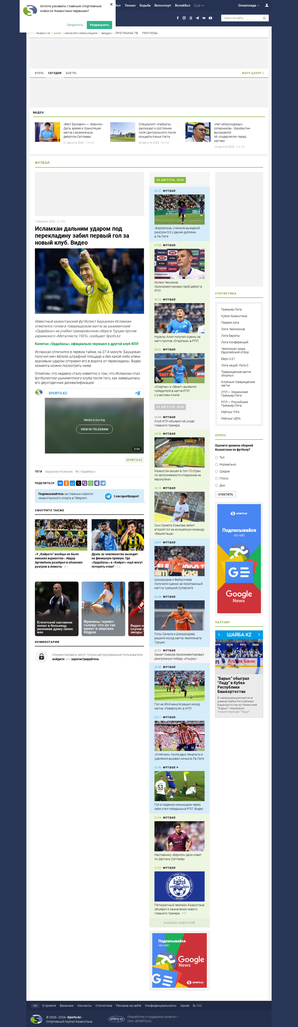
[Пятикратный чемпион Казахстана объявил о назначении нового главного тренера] (179, 886)
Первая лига (230, 322)
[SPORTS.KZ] (239, 558)
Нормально (227, 464)
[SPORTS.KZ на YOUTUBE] (210, 18)
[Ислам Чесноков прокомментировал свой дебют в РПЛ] (179, 264)
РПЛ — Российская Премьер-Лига (234, 403)
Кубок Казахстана (234, 316)
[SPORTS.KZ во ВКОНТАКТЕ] (204, 18)
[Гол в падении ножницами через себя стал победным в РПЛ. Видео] (179, 786)
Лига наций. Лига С (234, 365)
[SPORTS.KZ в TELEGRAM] (197, 18)
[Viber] (84, 483)
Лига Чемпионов (233, 329)
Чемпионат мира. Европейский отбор (235, 350)
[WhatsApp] (90, 483)
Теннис (130, 5)
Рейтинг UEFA (231, 418)
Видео (107, 33)
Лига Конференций (234, 342)
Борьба (145, 5)
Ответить (225, 494)
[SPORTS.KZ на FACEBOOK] (177, 18)
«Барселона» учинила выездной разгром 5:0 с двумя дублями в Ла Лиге (177, 232)
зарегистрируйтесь (85, 659)
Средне (224, 471)
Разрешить (99, 24)
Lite (57, 33)
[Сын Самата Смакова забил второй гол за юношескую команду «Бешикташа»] (179, 507)
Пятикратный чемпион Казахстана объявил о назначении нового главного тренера (179, 909)
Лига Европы (230, 335)
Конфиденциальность (160, 1005)
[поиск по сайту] (264, 18)
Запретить (75, 24)
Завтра (71, 73)
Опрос (220, 435)
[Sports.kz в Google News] (179, 986)
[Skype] (96, 483)
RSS (199, 1005)
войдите (58, 659)
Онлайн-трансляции (81, 33)
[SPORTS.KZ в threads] (190, 18)
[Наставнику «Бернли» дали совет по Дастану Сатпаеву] (179, 836)
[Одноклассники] (65, 483)
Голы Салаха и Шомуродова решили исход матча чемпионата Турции (178, 638)
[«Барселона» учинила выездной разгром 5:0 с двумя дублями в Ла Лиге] (179, 209)
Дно (222, 485)
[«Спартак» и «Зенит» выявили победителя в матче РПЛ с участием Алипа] (179, 368)
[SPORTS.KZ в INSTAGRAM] (184, 18)
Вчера (39, 73)
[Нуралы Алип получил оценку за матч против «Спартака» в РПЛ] (179, 318)
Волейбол (182, 5)
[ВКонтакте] (59, 483)
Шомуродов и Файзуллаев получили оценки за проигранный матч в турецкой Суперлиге (178, 584)
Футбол (42, 163)
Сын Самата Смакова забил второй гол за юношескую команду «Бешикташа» (179, 529)
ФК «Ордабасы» (85, 471)
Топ (221, 457)
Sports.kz (134, 460)
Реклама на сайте (128, 1005)
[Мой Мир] (71, 483)
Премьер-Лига (231, 309)
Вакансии (67, 1005)
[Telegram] (102, 483)
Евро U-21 (228, 359)
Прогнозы (150, 33)
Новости (43, 33)
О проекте (49, 1005)
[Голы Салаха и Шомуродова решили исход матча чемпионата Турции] (179, 615)
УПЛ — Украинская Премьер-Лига (234, 393)
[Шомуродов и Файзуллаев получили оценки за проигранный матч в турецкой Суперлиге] (179, 561)
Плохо (223, 478)
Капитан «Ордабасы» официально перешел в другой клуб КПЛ (86, 344)
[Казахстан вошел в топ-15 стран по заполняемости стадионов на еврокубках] (179, 452)
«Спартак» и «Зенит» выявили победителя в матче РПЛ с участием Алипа (175, 391)
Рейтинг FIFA (230, 412)
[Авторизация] (264, 5)
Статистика (104, 1005)
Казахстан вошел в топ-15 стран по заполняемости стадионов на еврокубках (177, 475)
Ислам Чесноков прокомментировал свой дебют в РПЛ (178, 286)
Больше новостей (179, 922)
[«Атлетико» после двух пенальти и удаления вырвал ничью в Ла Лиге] (179, 736)
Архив (184, 1005)
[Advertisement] (149, 54)
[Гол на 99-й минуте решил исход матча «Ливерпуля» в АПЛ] (179, 686)
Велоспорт (162, 5)
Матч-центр (251, 73)
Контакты (84, 1005)
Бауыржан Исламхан (59, 471)
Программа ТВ (127, 33)
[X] (77, 483)
